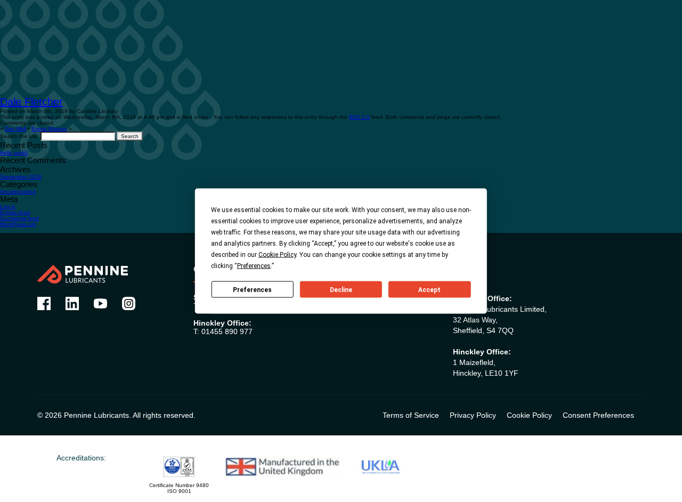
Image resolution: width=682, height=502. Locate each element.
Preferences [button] (254, 266)
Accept (429, 289)
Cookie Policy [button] (277, 254)
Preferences (252, 289)
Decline (341, 289)
